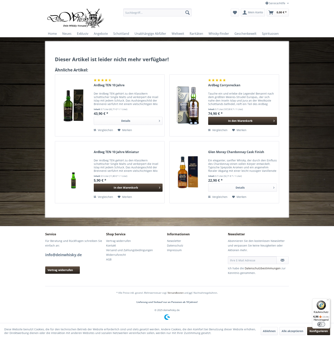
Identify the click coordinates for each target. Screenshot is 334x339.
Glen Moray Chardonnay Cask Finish (236, 152)
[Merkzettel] (235, 12)
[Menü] (327, 300)
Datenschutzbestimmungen (263, 268)
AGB (109, 259)
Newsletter (174, 241)
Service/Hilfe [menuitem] (277, 3)
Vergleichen (105, 130)
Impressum (174, 250)
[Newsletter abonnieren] (282, 260)
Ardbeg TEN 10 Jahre (109, 85)
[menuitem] (157, 12)
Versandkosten (176, 292)
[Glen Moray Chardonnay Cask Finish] (187, 172)
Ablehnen (269, 331)
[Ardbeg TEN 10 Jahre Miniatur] (73, 172)
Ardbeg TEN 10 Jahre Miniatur (116, 152)
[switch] (321, 324)
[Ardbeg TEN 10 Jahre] (73, 105)
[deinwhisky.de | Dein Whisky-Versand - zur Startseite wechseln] (76, 18)
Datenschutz (175, 245)
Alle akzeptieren (292, 331)
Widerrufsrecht (116, 255)
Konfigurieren (318, 331)
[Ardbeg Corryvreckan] (187, 105)
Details (125, 121)
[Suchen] (187, 12)
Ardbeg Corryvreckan (224, 85)
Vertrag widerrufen (60, 270)
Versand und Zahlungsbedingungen (129, 250)
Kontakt (111, 245)
